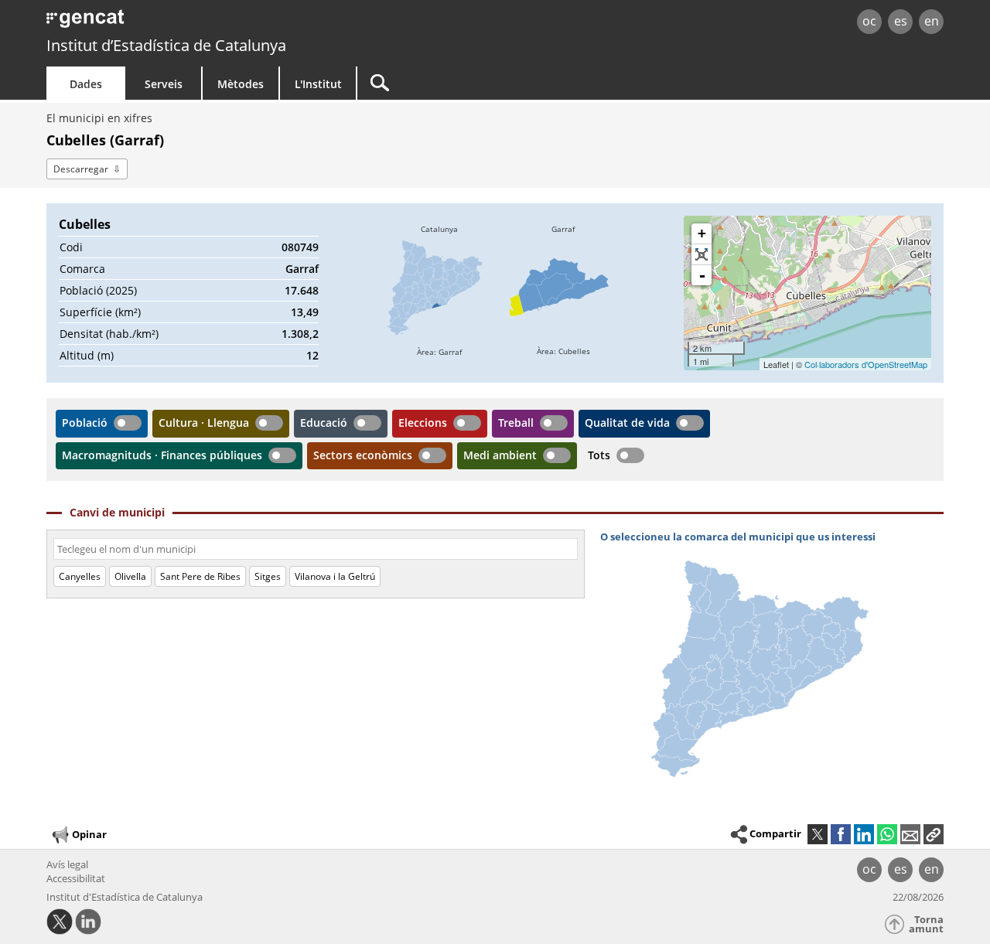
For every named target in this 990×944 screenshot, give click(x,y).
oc (869, 20)
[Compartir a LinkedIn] (864, 834)
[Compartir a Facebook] (841, 834)
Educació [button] (323, 422)
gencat (225, 22)
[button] (933, 834)
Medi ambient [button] (500, 455)
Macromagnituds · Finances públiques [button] (162, 455)
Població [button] (85, 422)
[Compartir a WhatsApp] (887, 834)
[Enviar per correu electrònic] (910, 834)
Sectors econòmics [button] (362, 455)
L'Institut (318, 84)
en (931, 20)
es (900, 20)
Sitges (267, 576)
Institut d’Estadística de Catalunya (166, 45)
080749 (300, 247)
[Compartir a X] (817, 834)
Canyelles (80, 576)
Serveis (164, 84)
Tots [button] (599, 455)
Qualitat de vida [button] (627, 422)
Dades (86, 84)
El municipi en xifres (99, 118)
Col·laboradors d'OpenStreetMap (865, 364)
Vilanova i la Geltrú (335, 576)
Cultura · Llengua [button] (204, 422)
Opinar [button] (89, 834)
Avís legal (67, 864)
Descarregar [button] (80, 169)
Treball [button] (516, 422)
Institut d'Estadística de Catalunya (124, 897)
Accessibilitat (75, 878)
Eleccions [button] (422, 422)
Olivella (130, 576)
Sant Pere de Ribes (200, 576)
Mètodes (240, 84)
